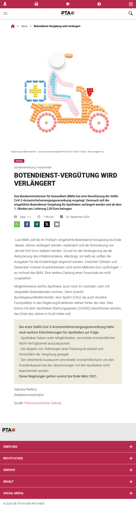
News (24, 26)
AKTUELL (19, 161)
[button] (17, 224)
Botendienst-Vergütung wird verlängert (57, 26)
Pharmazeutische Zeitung (42, 403)
